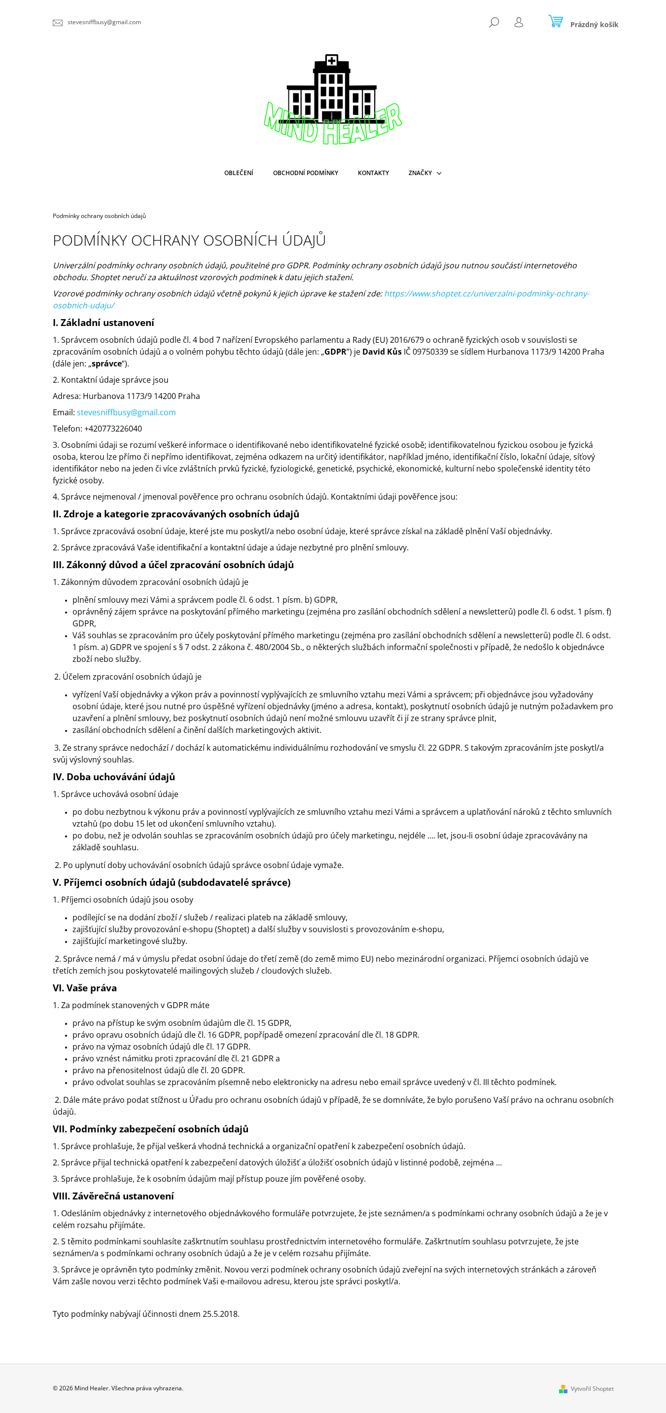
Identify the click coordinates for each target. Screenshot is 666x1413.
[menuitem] (238, 173)
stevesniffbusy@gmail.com (126, 412)
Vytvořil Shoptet (592, 1388)
